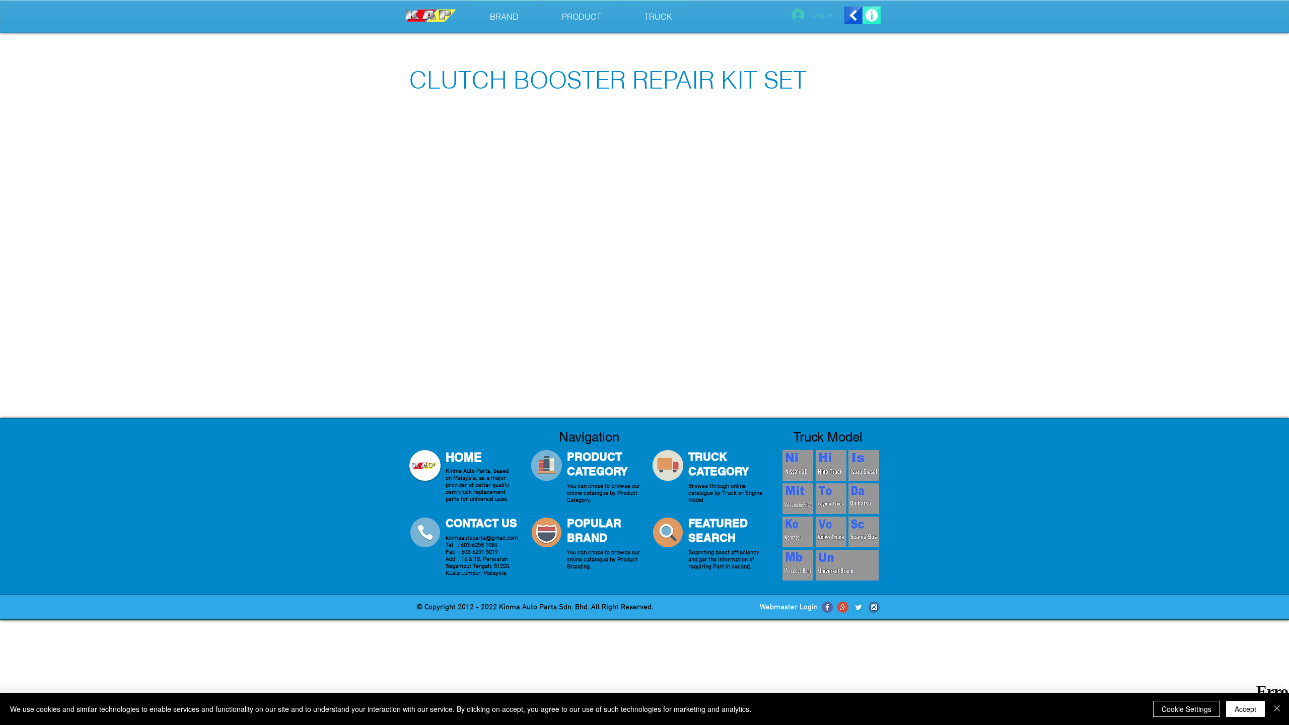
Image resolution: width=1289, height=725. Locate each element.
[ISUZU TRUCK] (863, 465)
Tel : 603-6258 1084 (471, 545)
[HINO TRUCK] (830, 465)
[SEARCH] (667, 532)
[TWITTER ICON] (858, 607)
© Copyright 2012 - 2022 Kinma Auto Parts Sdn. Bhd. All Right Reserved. (533, 607)
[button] (658, 12)
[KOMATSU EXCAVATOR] (797, 532)
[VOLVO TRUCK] (830, 532)
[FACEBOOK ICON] (827, 607)
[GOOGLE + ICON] (842, 607)
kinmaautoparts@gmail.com (482, 538)
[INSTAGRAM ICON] (874, 607)
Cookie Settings (1186, 709)
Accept (1245, 709)
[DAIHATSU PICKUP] (863, 498)
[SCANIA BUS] (863, 532)
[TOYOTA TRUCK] (830, 498)
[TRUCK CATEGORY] (667, 465)
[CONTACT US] (425, 532)
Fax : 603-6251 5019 (472, 552)
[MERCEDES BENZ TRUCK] (797, 565)
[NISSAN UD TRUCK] (797, 465)
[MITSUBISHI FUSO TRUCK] (797, 498)
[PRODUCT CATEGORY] (546, 465)
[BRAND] (546, 532)
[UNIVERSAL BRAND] (847, 565)
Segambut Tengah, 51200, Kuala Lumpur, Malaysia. (478, 570)
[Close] (1277, 709)
